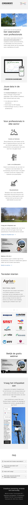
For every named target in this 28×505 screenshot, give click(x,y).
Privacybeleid (20, 495)
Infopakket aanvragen (7, 442)
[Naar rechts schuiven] (16, 310)
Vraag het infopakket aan (7, 234)
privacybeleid (6, 424)
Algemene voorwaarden (10, 495)
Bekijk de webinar (5, 265)
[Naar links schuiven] (11, 310)
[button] (14, 461)
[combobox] (5, 413)
